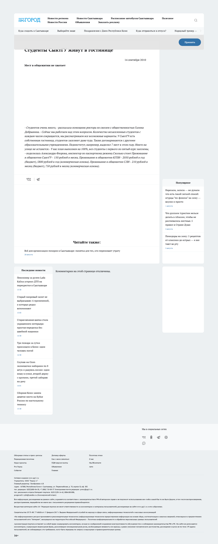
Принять (190, 42)
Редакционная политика (24, 459)
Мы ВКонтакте (95, 463)
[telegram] (39, 179)
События (17, 470)
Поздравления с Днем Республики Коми (106, 30)
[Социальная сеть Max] (144, 443)
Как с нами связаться (60, 459)
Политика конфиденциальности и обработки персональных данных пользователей (122, 519)
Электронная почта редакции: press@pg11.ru (73, 489)
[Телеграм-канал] (158, 437)
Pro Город (18, 467)
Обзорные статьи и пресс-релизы (28, 455)
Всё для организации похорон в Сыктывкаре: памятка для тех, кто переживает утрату (72, 252)
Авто (91, 467)
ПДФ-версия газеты (60, 463)
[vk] (29, 179)
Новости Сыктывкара (90, 18)
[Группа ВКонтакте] (144, 437)
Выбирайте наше (66, 30)
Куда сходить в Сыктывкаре (33, 30)
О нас (91, 459)
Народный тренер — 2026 (188, 30)
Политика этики (95, 455)
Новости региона (58, 18)
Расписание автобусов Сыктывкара (132, 18)
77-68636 (38, 512)
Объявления (82, 22)
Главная (55, 470)
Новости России (57, 22)
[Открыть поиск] (196, 20)
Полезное (168, 18)
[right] (200, 31)
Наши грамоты (20, 463)
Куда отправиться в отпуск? (151, 30)
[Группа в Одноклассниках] (151, 437)
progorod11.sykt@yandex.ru (25, 495)
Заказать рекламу (109, 22)
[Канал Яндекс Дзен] (166, 437)
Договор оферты (59, 455)
